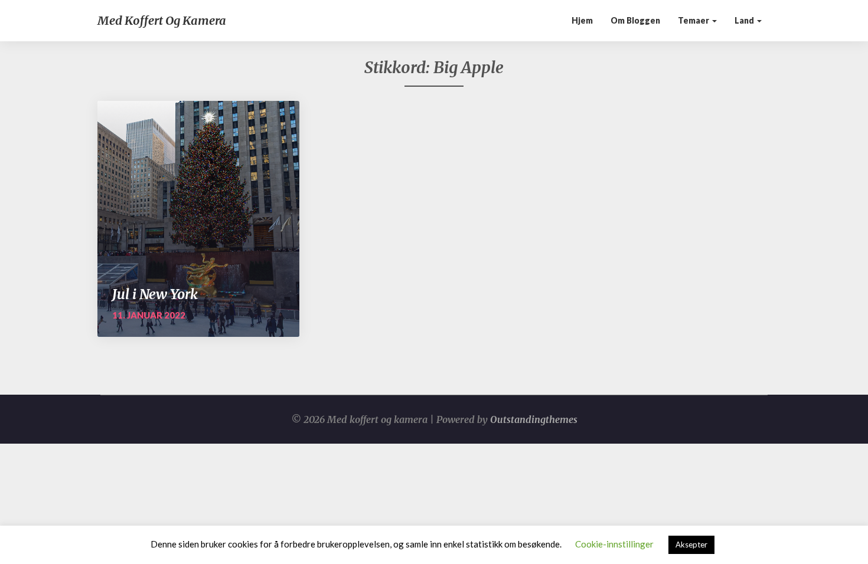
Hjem (582, 20)
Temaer (694, 20)
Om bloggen (635, 20)
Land (745, 20)
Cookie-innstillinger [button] (614, 544)
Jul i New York (155, 294)
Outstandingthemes (533, 419)
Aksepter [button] (691, 544)
